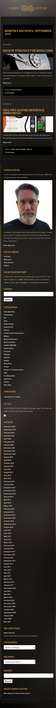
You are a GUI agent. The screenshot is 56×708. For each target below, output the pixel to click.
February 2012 (9, 545)
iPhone (29, 149)
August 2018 (8, 466)
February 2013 (9, 509)
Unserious (7, 379)
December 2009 (9, 603)
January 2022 (9, 445)
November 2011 (9, 555)
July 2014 (7, 475)
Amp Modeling (9, 312)
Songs (6, 366)
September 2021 (10, 454)
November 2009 (9, 606)
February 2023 (9, 436)
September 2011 (10, 561)
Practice (7, 357)
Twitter (6, 265)
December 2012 (9, 515)
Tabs (5, 373)
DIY (5, 318)
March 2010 (8, 597)
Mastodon (7, 259)
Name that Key (9, 633)
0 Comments (9, 152)
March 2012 (8, 542)
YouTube (7, 256)
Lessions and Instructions (14, 333)
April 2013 (7, 503)
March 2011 (8, 579)
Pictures (7, 354)
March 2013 (8, 506)
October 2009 (9, 609)
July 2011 (7, 567)
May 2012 (7, 536)
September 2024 (10, 429)
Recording (8, 363)
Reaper (6, 360)
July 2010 (7, 591)
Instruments (8, 327)
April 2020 (7, 460)
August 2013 (8, 497)
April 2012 (7, 539)
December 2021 (9, 448)
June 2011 (7, 570)
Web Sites (7, 385)
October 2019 (9, 463)
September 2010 (10, 588)
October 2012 (9, 521)
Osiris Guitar (8, 348)
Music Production (10, 339)
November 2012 (9, 518)
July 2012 (7, 530)
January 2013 (9, 512)
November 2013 (9, 490)
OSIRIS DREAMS (10, 345)
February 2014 (9, 481)
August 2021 (8, 457)
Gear (13, 149)
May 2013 (7, 500)
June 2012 (7, 533)
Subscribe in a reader (12, 397)
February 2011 (9, 582)
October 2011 (9, 558)
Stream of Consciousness (13, 370)
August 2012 (8, 527)
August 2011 (8, 564)
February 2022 (9, 442)
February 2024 (9, 433)
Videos (6, 382)
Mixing (6, 336)
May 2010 (7, 594)
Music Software (9, 342)
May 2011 (7, 573)
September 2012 (10, 524)
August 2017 (8, 472)
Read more (7, 83)
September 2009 (10, 612)
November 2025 (9, 426)
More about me (9, 245)
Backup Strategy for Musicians (28, 51)
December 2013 (9, 487)
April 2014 (7, 478)
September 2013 (10, 494)
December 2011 (9, 551)
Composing (8, 315)
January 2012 (9, 548)
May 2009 (7, 622)
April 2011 (7, 576)
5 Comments (9, 93)
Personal (7, 351)
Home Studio (16, 90)
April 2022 (7, 439)
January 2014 (9, 484)
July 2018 (7, 469)
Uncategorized (9, 376)
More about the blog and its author (17, 693)
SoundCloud (8, 262)
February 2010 (9, 600)
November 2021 (9, 451)
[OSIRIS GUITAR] (5, 415)
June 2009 (7, 619)
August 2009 (8, 615)
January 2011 (9, 585)
